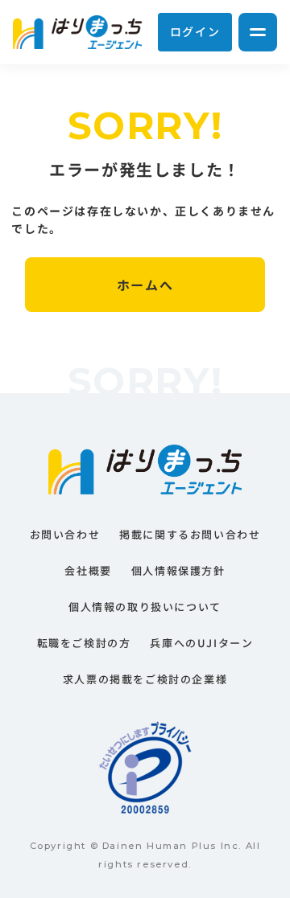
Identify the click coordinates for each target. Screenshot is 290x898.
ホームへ (145, 284)
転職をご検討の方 (84, 642)
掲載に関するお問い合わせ (189, 534)
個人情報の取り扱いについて (145, 606)
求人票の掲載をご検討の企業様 (145, 679)
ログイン (195, 31)
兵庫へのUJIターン (201, 642)
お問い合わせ (65, 534)
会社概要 (87, 570)
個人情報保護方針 (178, 570)
